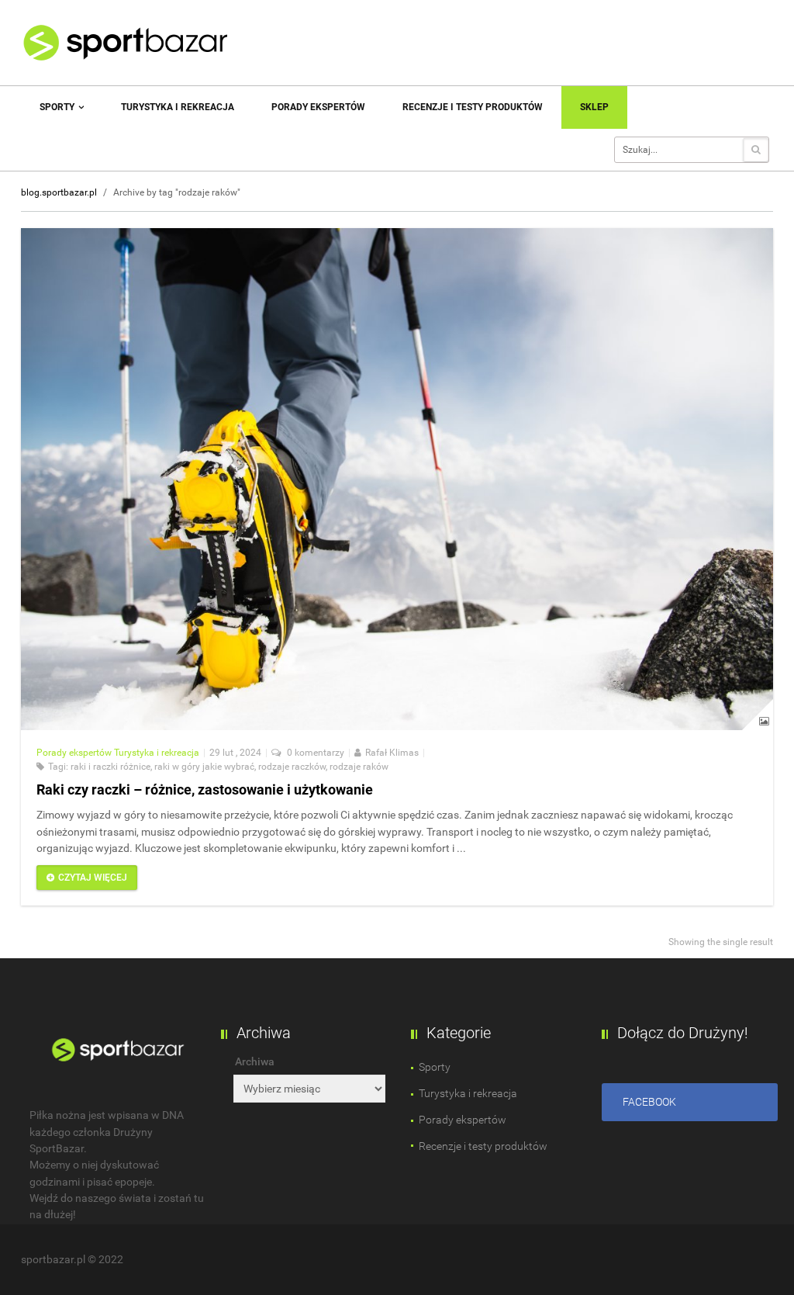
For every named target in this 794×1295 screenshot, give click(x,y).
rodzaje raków (359, 766)
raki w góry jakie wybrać (204, 766)
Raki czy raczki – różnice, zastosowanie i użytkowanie (204, 789)
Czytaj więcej (92, 877)
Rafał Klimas (392, 752)
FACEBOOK (649, 1102)
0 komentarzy (314, 752)
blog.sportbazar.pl (59, 192)
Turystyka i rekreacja (177, 107)
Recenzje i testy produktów (472, 107)
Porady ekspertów (318, 107)
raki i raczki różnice (110, 766)
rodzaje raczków (292, 766)
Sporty (58, 107)
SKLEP (594, 107)
